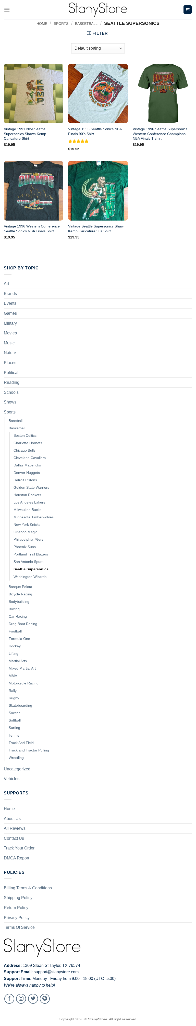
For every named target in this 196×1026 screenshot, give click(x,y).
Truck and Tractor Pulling (29, 750)
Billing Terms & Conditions (28, 888)
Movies (10, 333)
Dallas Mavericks (27, 465)
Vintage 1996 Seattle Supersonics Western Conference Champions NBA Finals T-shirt (160, 133)
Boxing (14, 609)
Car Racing (18, 616)
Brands (10, 293)
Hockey (15, 646)
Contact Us (14, 838)
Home (41, 23)
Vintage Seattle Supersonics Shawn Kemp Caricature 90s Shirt (97, 228)
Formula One (19, 639)
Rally (13, 691)
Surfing (14, 728)
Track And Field (21, 743)
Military (10, 323)
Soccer (14, 713)
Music (9, 343)
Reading (11, 382)
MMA (13, 676)
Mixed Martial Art (22, 668)
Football (15, 631)
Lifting (13, 653)
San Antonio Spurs (28, 562)
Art (6, 283)
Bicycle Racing (20, 594)
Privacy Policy (17, 917)
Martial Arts (18, 661)
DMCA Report (16, 858)
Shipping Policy (18, 898)
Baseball (15, 421)
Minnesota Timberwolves (34, 517)
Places (10, 363)
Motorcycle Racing (24, 683)
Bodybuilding (19, 601)
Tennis (14, 735)
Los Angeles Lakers (29, 502)
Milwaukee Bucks (27, 510)
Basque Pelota (20, 587)
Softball (15, 720)
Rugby (14, 698)
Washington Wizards (30, 577)
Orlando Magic (25, 532)
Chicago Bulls (24, 450)
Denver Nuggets (27, 473)
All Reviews (15, 828)
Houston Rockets (27, 495)
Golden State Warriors (31, 487)
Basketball (86, 23)
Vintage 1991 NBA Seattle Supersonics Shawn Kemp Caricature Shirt (25, 133)
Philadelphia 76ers (28, 539)
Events (10, 303)
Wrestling (16, 758)
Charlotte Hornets (28, 443)
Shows (10, 402)
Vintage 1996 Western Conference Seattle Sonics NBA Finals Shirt (32, 228)
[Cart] (187, 9)
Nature (10, 353)
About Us (12, 818)
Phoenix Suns (25, 547)
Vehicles (11, 779)
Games (10, 313)
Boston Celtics (25, 435)
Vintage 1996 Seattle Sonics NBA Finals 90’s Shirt (94, 131)
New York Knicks (27, 524)
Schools (11, 392)
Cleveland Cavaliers (30, 458)
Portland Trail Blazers (31, 554)
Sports (61, 23)
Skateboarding (20, 705)
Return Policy (16, 907)
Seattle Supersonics (31, 569)
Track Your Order (19, 848)
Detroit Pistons (25, 480)
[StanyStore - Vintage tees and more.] (98, 9)
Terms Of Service (19, 927)
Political (11, 372)
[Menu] (7, 9)
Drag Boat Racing (23, 624)
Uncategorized (17, 769)
